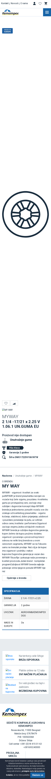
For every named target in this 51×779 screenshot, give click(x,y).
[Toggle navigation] (47, 12)
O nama (24, 3)
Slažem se (37, 775)
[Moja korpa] (46, 3)
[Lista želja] (40, 4)
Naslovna (7, 475)
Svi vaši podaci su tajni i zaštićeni (33, 687)
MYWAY (38, 475)
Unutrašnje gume (21, 439)
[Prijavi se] (35, 4)
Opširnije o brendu (16, 578)
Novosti (14, 3)
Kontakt (5, 3)
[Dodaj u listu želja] (6, 403)
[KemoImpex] (14, 12)
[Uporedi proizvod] (14, 403)
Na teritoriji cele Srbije (31, 657)
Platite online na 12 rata (33, 672)
